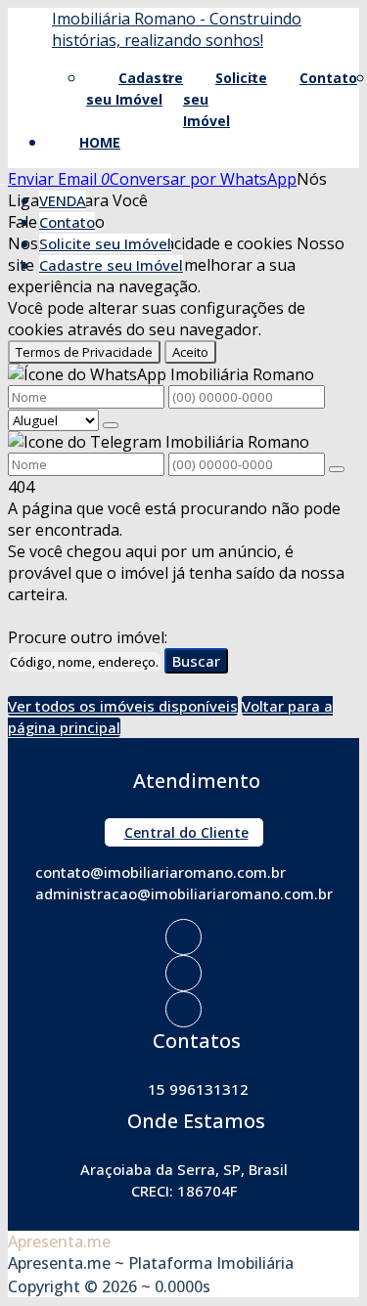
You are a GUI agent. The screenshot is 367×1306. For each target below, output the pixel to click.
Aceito (190, 352)
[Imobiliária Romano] (183, 937)
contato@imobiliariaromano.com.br (160, 872)
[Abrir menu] (6, 179)
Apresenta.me (59, 1241)
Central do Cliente (186, 832)
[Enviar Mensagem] (336, 469)
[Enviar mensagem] (110, 425)
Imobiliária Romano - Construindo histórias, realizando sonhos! (176, 29)
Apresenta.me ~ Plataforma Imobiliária (151, 1263)
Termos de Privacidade (84, 352)
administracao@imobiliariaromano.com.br (184, 893)
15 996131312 (198, 1089)
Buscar (196, 661)
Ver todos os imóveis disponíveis (123, 706)
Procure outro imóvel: (87, 637)
